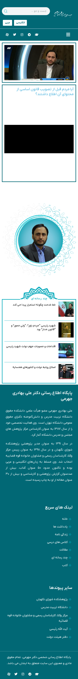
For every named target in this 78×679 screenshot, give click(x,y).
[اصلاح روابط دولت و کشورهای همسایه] (66, 378)
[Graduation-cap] (37, 34)
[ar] (7, 23)
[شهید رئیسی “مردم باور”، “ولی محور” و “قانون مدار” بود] (66, 337)
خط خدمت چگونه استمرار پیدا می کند (34, 305)
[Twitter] (14, 34)
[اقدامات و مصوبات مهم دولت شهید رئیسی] (66, 357)
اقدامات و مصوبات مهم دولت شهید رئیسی (31, 346)
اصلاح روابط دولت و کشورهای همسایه (34, 367)
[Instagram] (22, 34)
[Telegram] (29, 34)
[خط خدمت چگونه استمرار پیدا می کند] (66, 316)
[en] (20, 23)
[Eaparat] (7, 34)
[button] (68, 35)
